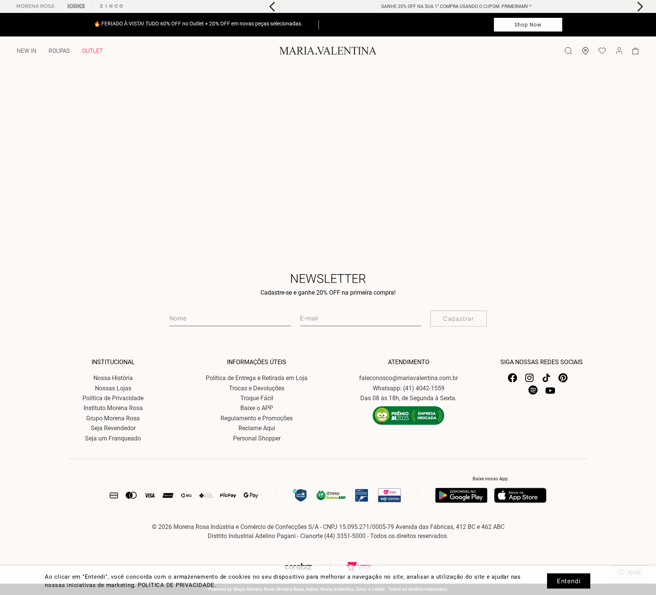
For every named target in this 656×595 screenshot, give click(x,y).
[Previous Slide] (272, 7)
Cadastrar (458, 318)
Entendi (569, 581)
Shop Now (528, 25)
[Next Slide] (640, 7)
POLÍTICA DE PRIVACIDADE (176, 585)
